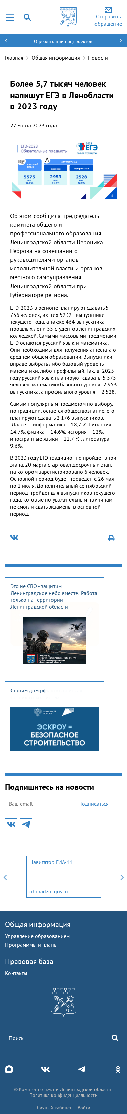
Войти (84, 1108)
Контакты (16, 973)
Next (122, 877)
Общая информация (55, 57)
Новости (98, 57)
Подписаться (93, 803)
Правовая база (29, 961)
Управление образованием (37, 936)
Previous (5, 877)
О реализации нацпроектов (63, 41)
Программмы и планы (31, 944)
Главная (14, 57)
